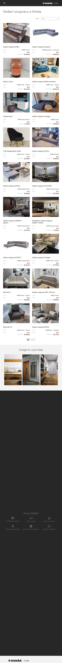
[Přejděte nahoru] (58, 659)
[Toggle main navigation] (4, 3)
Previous (2, 370)
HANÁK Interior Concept (12, 521)
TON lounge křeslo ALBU (12, 151)
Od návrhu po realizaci (49, 521)
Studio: (5, 50)
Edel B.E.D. (7, 292)
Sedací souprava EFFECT (12, 257)
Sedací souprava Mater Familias (44, 82)
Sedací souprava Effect (40, 151)
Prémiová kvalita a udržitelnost (31, 529)
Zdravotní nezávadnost (49, 529)
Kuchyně (13, 382)
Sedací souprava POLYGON (42, 186)
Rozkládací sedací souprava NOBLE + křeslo (42, 222)
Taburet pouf (7, 116)
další (33, 339)
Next (60, 370)
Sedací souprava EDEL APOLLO (43, 292)
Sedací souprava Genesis (41, 47)
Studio (37, 18)
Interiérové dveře (31, 382)
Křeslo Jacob (8, 82)
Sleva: (4, 52)
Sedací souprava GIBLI (11, 47)
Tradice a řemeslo (31, 521)
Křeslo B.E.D (7, 327)
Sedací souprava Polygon (41, 116)
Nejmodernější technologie (13, 529)
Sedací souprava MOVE (40, 327)
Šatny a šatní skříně (49, 382)
